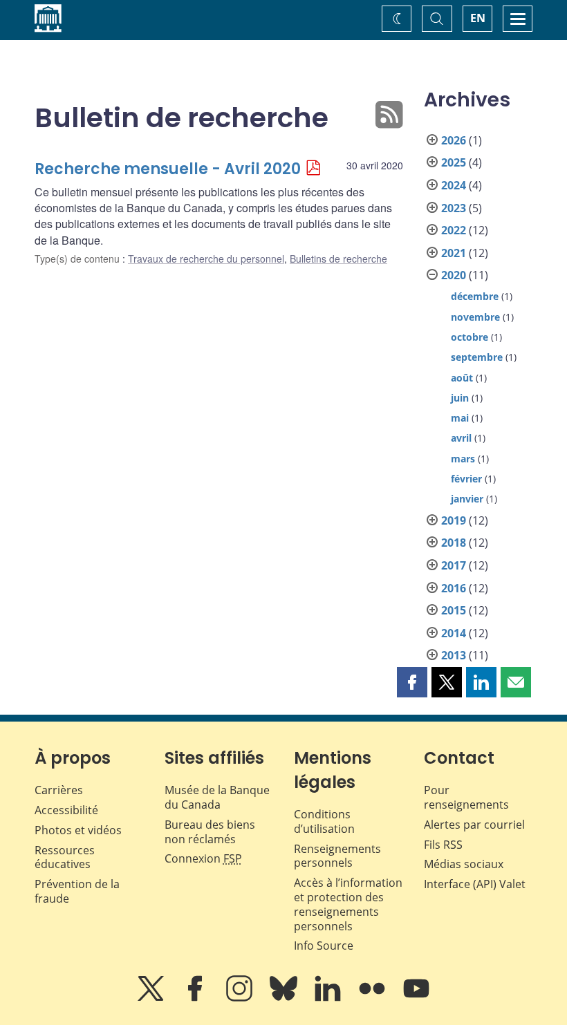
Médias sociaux (463, 864)
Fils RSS (443, 844)
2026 (453, 140)
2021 (453, 253)
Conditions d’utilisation (324, 821)
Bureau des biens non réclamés (210, 832)
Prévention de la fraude (77, 891)
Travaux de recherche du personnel (206, 258)
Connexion (203, 858)
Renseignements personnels (337, 856)
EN (477, 18)
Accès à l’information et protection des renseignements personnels (348, 904)
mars (463, 458)
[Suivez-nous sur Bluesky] (285, 998)
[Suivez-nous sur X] (152, 998)
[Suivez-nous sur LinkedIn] (329, 998)
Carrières (59, 790)
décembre (475, 296)
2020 (453, 275)
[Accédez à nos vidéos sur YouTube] (416, 998)
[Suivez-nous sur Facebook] (196, 998)
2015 (453, 610)
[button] (412, 682)
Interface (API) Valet (475, 884)
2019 (453, 520)
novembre (475, 316)
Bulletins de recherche (338, 258)
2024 (453, 185)
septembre (477, 357)
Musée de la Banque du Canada (217, 797)
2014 (453, 633)
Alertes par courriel (474, 824)
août (462, 377)
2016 (453, 588)
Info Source (323, 945)
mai (460, 417)
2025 (453, 162)
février (466, 478)
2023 (453, 208)
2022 (453, 230)
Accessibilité (66, 810)
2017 (453, 565)
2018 (453, 542)
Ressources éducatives (65, 857)
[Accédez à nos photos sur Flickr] (373, 998)
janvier (467, 498)
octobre (469, 337)
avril (461, 437)
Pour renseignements (466, 797)
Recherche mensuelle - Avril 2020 (168, 169)
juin (460, 397)
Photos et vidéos (78, 830)
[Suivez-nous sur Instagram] (241, 998)
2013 (453, 655)
